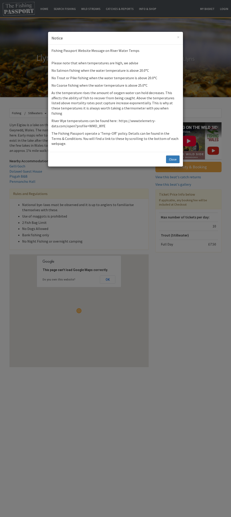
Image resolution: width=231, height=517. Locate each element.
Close (173, 159)
